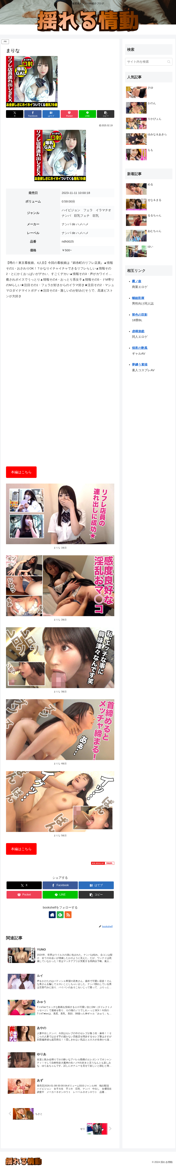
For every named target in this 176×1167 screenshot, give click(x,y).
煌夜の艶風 (139, 348)
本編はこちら (21, 472)
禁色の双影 (139, 314)
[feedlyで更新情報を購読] (60, 914)
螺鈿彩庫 (138, 298)
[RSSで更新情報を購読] (68, 914)
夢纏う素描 (139, 364)
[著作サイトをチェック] (52, 914)
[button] (105, 114)
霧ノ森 (136, 281)
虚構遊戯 (138, 331)
